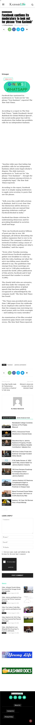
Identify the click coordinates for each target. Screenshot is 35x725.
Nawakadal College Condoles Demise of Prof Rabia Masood (22, 425)
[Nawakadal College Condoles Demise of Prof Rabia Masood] (6, 425)
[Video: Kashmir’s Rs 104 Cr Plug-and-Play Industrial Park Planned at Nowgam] (28, 619)
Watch (4, 583)
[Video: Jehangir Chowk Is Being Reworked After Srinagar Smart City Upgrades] (28, 589)
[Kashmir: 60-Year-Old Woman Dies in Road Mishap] (6, 502)
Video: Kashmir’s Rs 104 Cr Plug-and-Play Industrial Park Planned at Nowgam (11, 619)
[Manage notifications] (30, 720)
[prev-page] (3, 509)
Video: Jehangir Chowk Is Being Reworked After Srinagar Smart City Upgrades (11, 589)
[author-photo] (17, 406)
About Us (17, 705)
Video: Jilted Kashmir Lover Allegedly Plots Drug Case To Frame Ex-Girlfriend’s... (10, 629)
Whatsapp (17, 89)
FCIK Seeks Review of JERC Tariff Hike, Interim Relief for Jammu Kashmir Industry (22, 463)
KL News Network (8, 25)
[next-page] (6, 509)
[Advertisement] (17, 51)
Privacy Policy (9, 717)
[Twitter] (18, 29)
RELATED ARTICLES (9, 418)
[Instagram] (15, 697)
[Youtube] (24, 697)
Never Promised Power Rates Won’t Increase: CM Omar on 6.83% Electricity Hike (22, 493)
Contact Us (10, 711)
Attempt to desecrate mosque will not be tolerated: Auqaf (26, 386)
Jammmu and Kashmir (20, 364)
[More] (27, 29)
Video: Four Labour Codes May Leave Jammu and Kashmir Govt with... (11, 609)
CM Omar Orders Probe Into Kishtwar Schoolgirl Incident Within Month (22, 454)
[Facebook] (14, 29)
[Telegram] (22, 29)
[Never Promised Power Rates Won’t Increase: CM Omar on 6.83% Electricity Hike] (6, 493)
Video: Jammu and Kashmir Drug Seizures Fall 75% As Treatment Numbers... (11, 599)
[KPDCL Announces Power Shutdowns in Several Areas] (6, 434)
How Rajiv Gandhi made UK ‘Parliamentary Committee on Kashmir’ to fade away (9, 387)
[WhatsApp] (9, 29)
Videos (4, 593)
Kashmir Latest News (6, 12)
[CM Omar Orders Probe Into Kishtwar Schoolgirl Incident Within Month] (6, 454)
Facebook (10, 364)
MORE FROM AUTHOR (23, 418)
